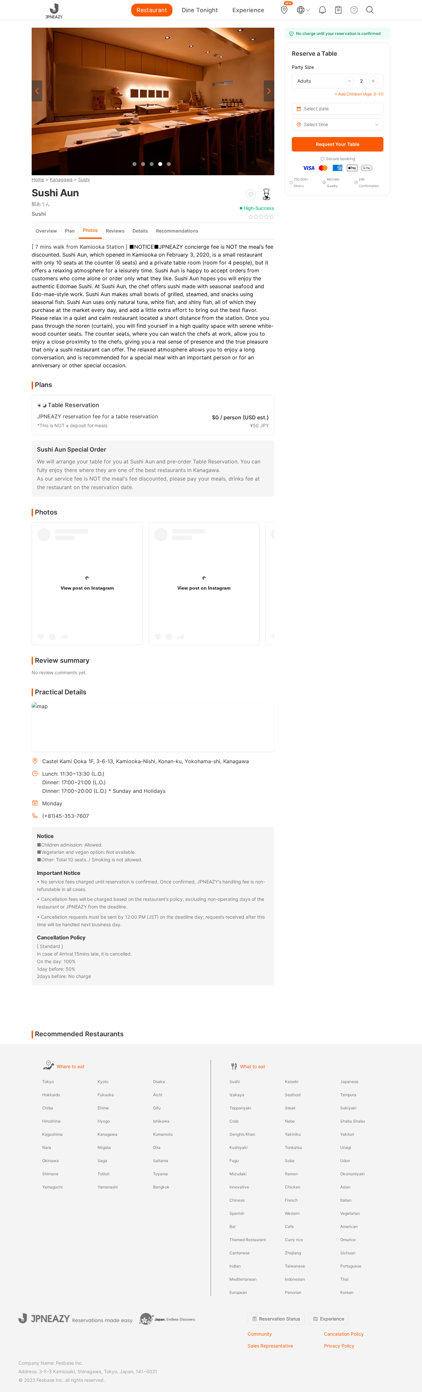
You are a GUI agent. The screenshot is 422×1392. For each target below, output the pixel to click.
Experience (248, 10)
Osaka (159, 1081)
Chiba (47, 1107)
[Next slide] (269, 90)
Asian (345, 1186)
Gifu (157, 1107)
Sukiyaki (348, 1107)
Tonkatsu (293, 1147)
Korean (346, 1292)
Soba (289, 1160)
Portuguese (350, 1266)
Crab (233, 1121)
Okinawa (50, 1160)
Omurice (348, 1239)
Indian (235, 1266)
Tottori (103, 1173)
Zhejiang (293, 1252)
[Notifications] (322, 9)
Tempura (348, 1094)
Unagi (345, 1147)
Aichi (157, 1094)
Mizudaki (238, 1173)
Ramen (291, 1173)
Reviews (115, 231)
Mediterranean (242, 1279)
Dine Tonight (200, 10)
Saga (102, 1160)
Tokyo (48, 1081)
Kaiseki (291, 1081)
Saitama (160, 1160)
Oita (157, 1147)
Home (38, 179)
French (291, 1200)
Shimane (50, 1173)
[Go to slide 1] (134, 164)
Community (260, 1334)
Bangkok (161, 1186)
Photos (90, 230)
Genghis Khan (242, 1134)
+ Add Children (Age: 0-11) (359, 94)
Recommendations (177, 231)
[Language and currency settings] (303, 10)
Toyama (160, 1173)
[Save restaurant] (251, 194)
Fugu (234, 1160)
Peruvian (293, 1292)
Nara (46, 1147)
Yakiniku (293, 1134)
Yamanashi (108, 1186)
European (238, 1292)
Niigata (104, 1147)
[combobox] (337, 124)
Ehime (103, 1107)
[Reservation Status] (338, 9)
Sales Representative (270, 1346)
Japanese (349, 1081)
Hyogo (104, 1121)
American (349, 1226)
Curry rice (294, 1239)
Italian (345, 1200)
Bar (232, 1226)
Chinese (237, 1200)
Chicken (292, 1186)
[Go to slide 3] (152, 164)
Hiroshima (51, 1121)
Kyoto (103, 1081)
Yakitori (347, 1134)
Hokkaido (51, 1094)
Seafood (292, 1094)
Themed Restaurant (247, 1239)
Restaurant (151, 10)
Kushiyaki (238, 1147)
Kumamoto (163, 1134)
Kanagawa (61, 179)
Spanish (236, 1213)
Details (140, 231)
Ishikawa (161, 1121)
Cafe (289, 1226)
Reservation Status (279, 1319)
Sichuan (347, 1252)
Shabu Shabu (352, 1121)
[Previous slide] (37, 90)
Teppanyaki (240, 1107)
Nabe (290, 1121)
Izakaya (236, 1094)
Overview (46, 231)
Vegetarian (350, 1213)
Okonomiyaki (352, 1173)
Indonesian (295, 1279)
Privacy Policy (339, 1346)
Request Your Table (337, 144)
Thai (344, 1279)
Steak (290, 1107)
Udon (345, 1160)
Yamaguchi (52, 1186)
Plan (70, 231)
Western (292, 1213)
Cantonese (239, 1252)
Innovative (239, 1186)
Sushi (84, 179)
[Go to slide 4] (160, 164)
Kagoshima (52, 1134)
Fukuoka (106, 1094)
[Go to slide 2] (143, 164)
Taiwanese (295, 1266)
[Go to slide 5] (169, 164)
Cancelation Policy (344, 1334)
